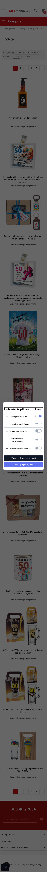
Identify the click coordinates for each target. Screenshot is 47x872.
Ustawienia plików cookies (22, 409)
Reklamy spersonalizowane (20, 449)
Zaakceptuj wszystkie (23, 464)
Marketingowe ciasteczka (20, 424)
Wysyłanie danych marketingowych (17, 440)
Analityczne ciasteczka (18, 431)
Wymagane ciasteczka (18, 417)
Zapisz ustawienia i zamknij (23, 458)
